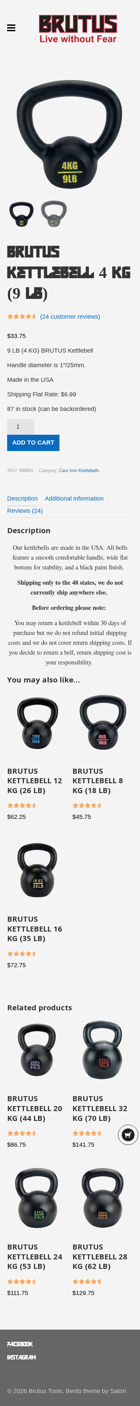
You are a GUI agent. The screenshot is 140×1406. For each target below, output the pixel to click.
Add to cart (33, 442)
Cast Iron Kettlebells (79, 470)
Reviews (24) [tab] (25, 510)
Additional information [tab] (74, 498)
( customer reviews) (70, 316)
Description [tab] (22, 498)
